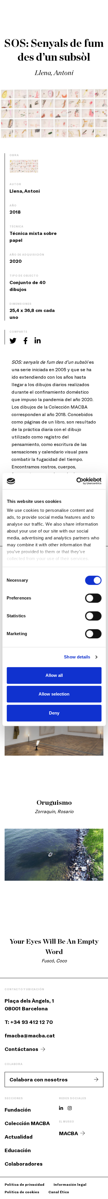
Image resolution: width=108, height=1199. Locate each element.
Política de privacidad (24, 1184)
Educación (18, 1150)
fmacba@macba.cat (30, 1035)
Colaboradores (24, 1163)
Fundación (18, 1109)
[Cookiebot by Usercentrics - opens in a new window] (76, 481)
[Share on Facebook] (25, 340)
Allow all (54, 675)
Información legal (70, 1184)
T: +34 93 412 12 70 (29, 1022)
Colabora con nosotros (39, 1079)
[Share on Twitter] (13, 340)
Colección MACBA (27, 1123)
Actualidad (19, 1136)
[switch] (93, 598)
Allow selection (54, 694)
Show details (77, 656)
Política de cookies (22, 1192)
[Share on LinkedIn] (38, 340)
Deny (54, 712)
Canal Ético (58, 1192)
